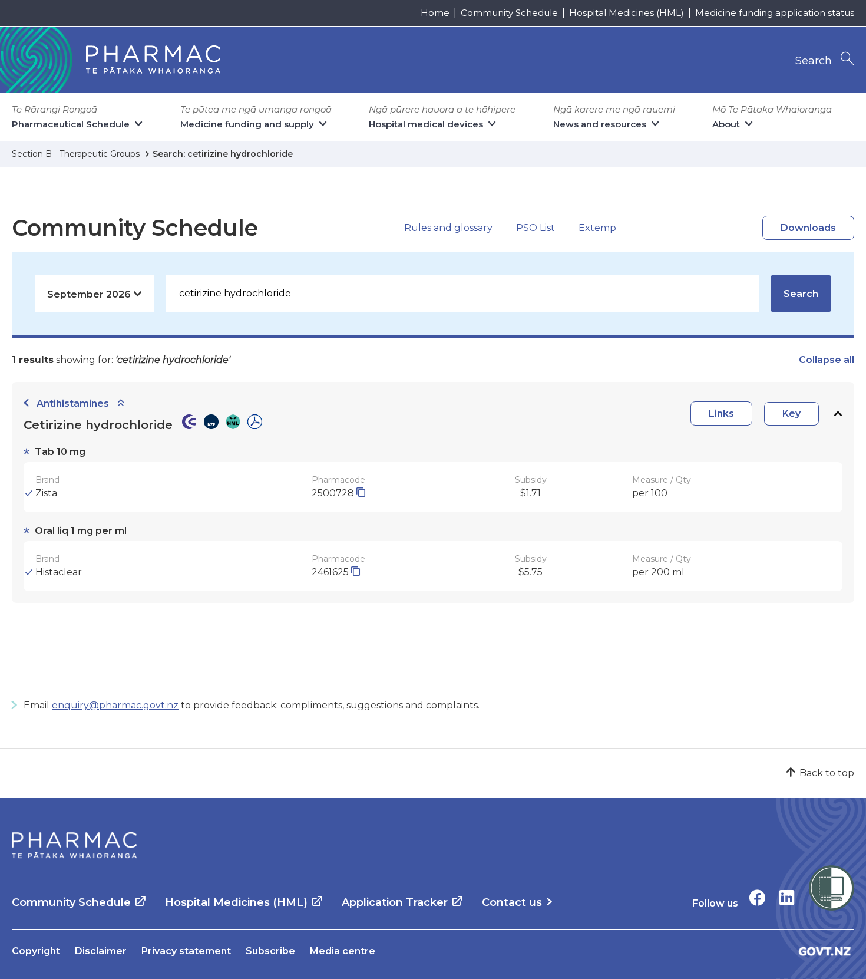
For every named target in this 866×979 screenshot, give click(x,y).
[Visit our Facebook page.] (757, 897)
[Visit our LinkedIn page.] (786, 897)
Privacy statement (186, 951)
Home (435, 12)
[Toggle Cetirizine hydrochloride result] (837, 413)
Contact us (512, 902)
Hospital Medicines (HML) (626, 12)
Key (791, 413)
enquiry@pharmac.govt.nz (115, 705)
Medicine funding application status (774, 12)
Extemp (597, 227)
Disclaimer (101, 951)
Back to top (826, 773)
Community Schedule (509, 12)
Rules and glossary (448, 227)
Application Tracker (395, 902)
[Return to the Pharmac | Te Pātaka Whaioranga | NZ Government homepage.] (74, 845)
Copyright (36, 951)
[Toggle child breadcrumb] (121, 403)
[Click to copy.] (360, 493)
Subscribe (270, 951)
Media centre (342, 951)
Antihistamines (73, 403)
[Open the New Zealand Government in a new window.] (824, 951)
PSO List (535, 227)
